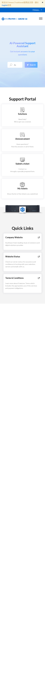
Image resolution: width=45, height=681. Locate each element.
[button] (40, 18)
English (4, 5)
